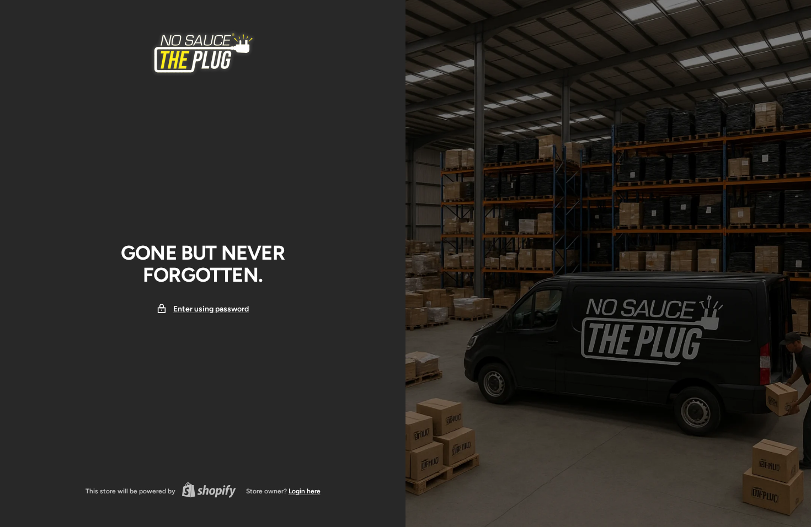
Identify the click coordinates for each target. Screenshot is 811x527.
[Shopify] (205, 491)
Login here (305, 491)
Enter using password (211, 309)
